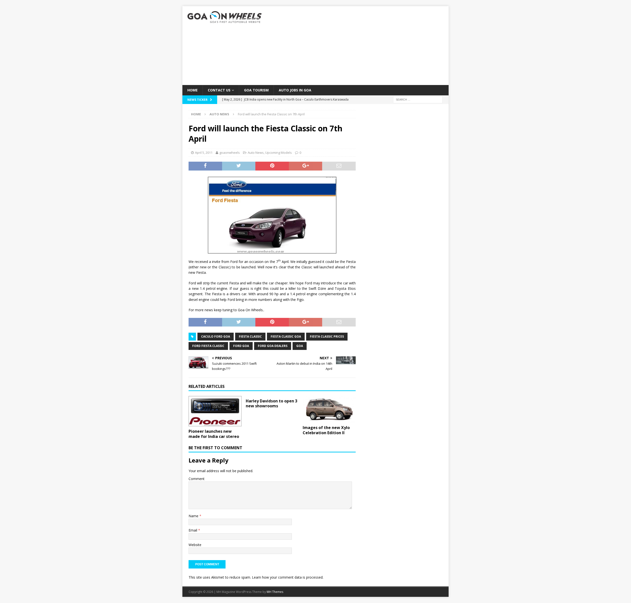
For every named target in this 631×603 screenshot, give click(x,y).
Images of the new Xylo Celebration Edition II (326, 430)
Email (193, 530)
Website (195, 544)
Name (194, 516)
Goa (299, 346)
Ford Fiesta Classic (208, 346)
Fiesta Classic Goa (286, 336)
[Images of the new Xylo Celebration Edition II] (329, 409)
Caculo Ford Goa (215, 336)
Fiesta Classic (250, 336)
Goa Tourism (256, 90)
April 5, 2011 (203, 152)
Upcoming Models (278, 152)
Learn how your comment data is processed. (287, 577)
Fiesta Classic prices (327, 336)
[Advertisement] (358, 45)
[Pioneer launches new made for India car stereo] (215, 411)
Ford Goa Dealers (272, 346)
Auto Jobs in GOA (295, 90)
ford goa (241, 346)
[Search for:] (417, 99)
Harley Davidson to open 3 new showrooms (271, 403)
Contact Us (219, 90)
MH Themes (275, 592)
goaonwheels (229, 152)
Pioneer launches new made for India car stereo (214, 434)
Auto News (256, 152)
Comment (197, 478)
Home (192, 90)
